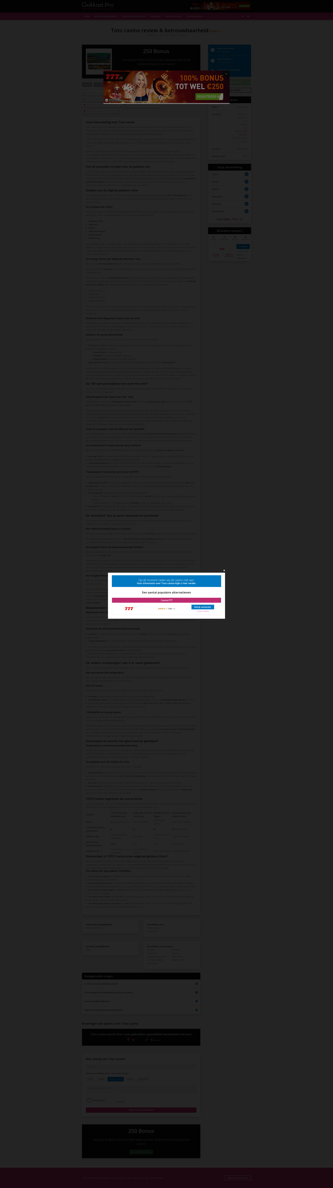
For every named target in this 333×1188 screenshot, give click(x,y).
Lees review (203, 611)
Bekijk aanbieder (202, 607)
